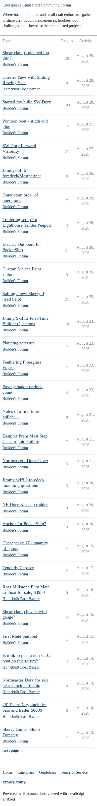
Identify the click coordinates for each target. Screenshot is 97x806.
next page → (13, 750)
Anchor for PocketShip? (24, 523)
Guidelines (47, 772)
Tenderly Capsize (18, 567)
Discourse (30, 793)
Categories (25, 772)
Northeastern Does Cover (25, 460)
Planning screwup (18, 342)
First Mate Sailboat (19, 636)
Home (7, 772)
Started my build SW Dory (26, 101)
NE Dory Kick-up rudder (25, 504)
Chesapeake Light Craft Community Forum (36, 5)
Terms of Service (74, 772)
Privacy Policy (14, 782)
